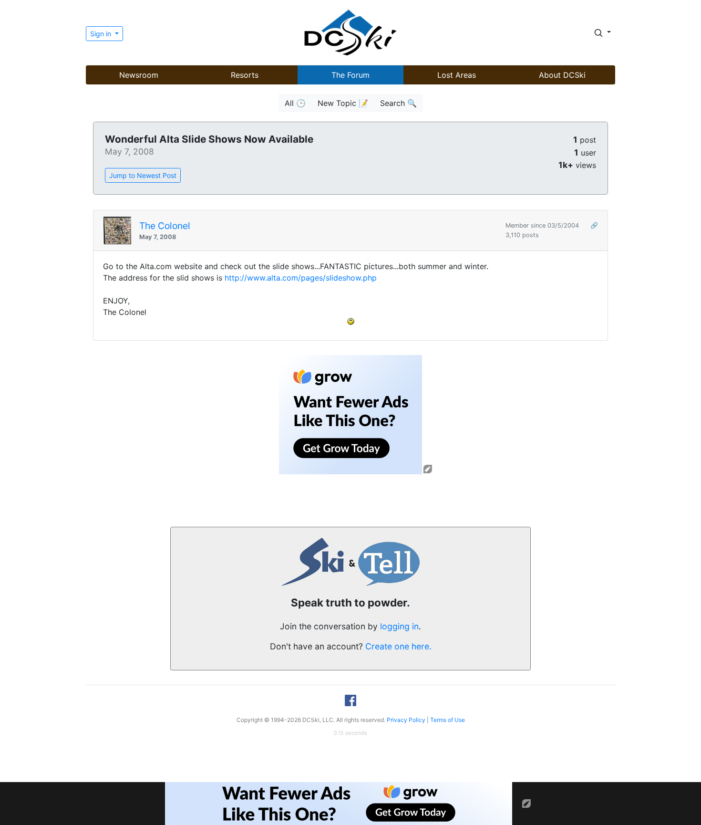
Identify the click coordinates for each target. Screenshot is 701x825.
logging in (399, 626)
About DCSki (562, 75)
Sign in (101, 34)
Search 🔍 (398, 103)
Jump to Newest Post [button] (142, 175)
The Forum (350, 75)
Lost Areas (456, 75)
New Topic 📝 (343, 103)
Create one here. (398, 646)
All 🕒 (295, 103)
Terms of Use (447, 719)
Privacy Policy (406, 719)
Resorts (244, 75)
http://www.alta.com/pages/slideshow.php (301, 277)
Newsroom (138, 75)
